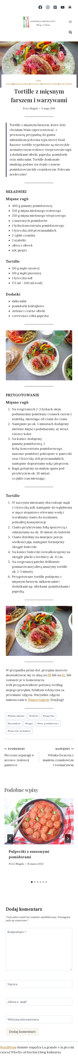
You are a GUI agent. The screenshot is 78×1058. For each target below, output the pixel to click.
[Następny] (68, 838)
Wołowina (65, 83)
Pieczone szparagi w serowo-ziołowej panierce (19, 757)
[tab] (32, 882)
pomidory (14, 723)
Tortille (35, 83)
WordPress (8, 1047)
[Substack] (70, 7)
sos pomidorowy (48, 723)
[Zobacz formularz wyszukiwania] (70, 32)
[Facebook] (40, 7)
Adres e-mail (16, 1002)
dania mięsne (15, 715)
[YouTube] (62, 7)
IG (63, 675)
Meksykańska (21, 83)
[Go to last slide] (10, 838)
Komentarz (16, 932)
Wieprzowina (50, 83)
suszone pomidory (19, 731)
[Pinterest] (55, 7)
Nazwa (12, 984)
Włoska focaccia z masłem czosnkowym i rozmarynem (58, 757)
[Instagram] (48, 7)
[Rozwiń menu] (70, 22)
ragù (29, 723)
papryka (48, 715)
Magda (34, 108)
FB (49, 675)
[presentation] (39, 821)
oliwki (33, 715)
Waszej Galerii (38, 700)
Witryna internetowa (23, 1019)
